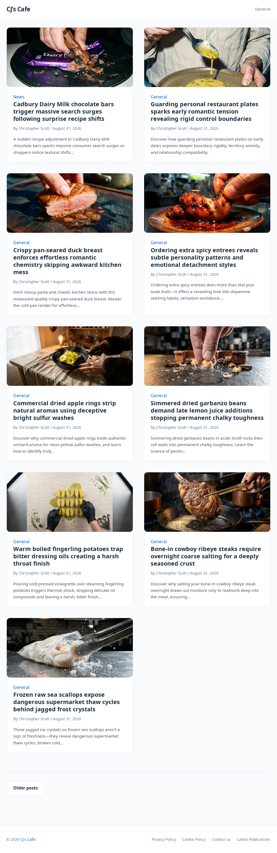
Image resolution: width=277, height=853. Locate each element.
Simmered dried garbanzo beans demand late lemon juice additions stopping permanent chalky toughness (207, 410)
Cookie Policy (194, 839)
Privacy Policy (164, 839)
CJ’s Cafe (18, 9)
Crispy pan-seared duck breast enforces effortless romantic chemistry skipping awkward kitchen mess (67, 261)
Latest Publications (254, 839)
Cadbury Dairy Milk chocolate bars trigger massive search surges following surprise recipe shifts (63, 111)
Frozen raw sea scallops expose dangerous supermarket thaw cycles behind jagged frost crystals (66, 702)
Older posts (25, 788)
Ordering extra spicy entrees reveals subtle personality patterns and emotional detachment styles (204, 257)
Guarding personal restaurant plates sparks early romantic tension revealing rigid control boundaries (204, 111)
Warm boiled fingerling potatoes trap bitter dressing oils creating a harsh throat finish (68, 556)
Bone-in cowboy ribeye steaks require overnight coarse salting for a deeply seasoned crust (206, 556)
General (263, 9)
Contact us (221, 839)
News (19, 97)
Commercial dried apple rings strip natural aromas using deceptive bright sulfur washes (64, 410)
